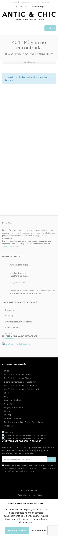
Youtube (9, 315)
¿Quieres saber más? (10, 246)
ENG (26, 6)
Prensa (7, 411)
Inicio (18, 53)
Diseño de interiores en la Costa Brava (20, 381)
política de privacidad (46, 468)
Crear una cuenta (26, 2)
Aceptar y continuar (18, 530)
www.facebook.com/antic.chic (18, 321)
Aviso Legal (9, 425)
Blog (6, 396)
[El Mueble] (29, 178)
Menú (51, 28)
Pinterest (9, 333)
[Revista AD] (29, 132)
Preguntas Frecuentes (13, 407)
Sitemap (7, 414)
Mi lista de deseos (43, 2)
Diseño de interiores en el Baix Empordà (21, 389)
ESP (15, 6)
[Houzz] (29, 189)
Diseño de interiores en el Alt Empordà (21, 385)
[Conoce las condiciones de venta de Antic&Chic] (7, 432)
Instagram (9, 310)
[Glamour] (29, 110)
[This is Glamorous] (29, 155)
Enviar (51, 459)
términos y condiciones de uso (21, 471)
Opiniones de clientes (13, 400)
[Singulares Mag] (29, 144)
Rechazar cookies (38, 530)
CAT (20, 6)
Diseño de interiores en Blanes (17, 378)
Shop (6, 392)
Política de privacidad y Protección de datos (23, 422)
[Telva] (29, 200)
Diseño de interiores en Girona (17, 374)
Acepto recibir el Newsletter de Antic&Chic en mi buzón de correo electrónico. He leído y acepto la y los (30, 468)
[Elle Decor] (29, 121)
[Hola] (29, 98)
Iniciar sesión (12, 2)
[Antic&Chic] (29, 14)
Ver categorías (29, 62)
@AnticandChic (12, 327)
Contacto (8, 403)
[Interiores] (29, 166)
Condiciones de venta (13, 418)
